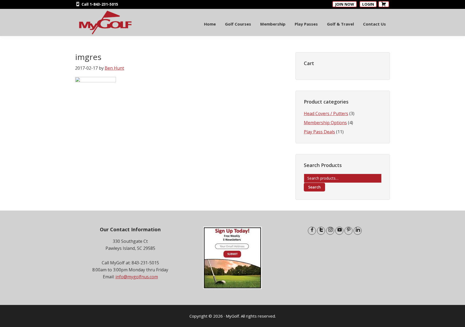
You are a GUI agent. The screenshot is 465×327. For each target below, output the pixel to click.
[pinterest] (348, 231)
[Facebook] (312, 231)
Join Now (344, 4)
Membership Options (325, 123)
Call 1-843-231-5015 (99, 4)
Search (314, 187)
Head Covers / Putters (326, 113)
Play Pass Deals (319, 132)
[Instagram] (330, 231)
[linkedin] (358, 231)
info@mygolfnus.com (136, 277)
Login (368, 4)
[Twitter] (321, 231)
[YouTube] (339, 231)
